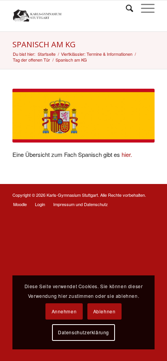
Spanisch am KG (44, 44)
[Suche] (125, 8)
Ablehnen (104, 311)
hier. (127, 154)
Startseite (47, 54)
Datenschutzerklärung (83, 332)
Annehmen (64, 311)
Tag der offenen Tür (31, 60)
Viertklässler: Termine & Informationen (96, 54)
